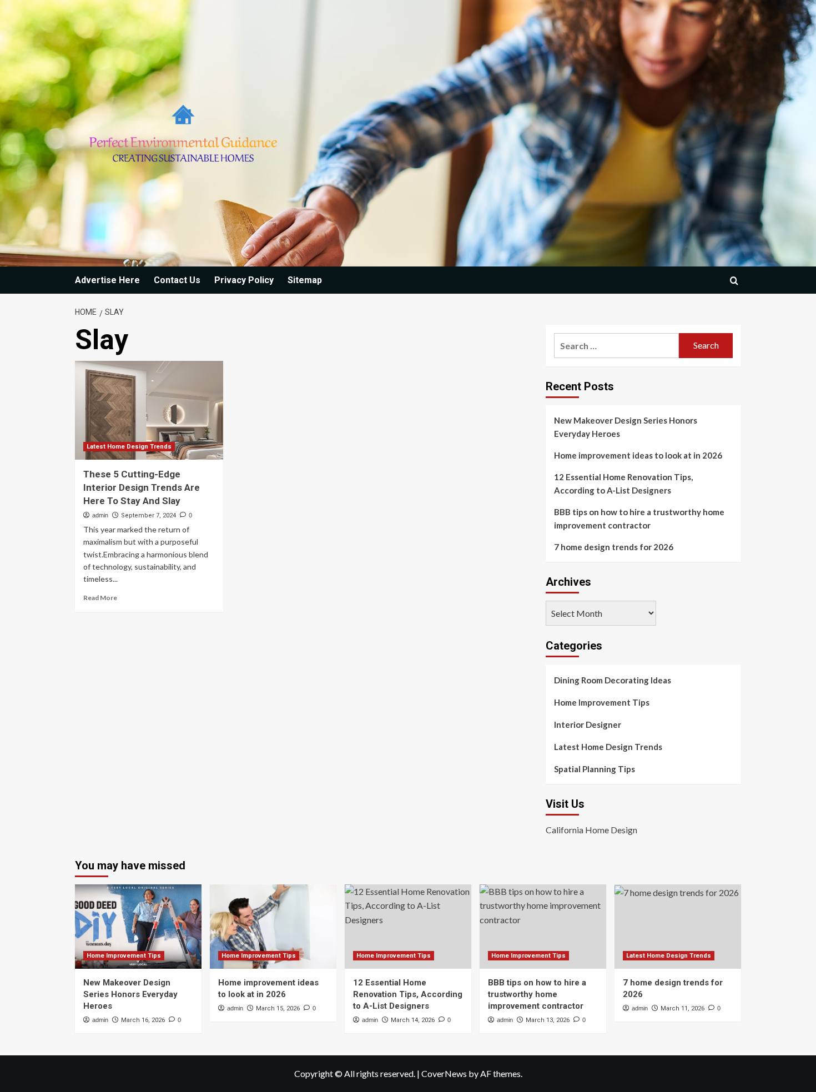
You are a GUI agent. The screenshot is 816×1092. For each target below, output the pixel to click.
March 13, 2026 (548, 1020)
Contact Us (177, 280)
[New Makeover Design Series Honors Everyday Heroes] (138, 926)
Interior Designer (587, 724)
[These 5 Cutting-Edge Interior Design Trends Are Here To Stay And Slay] (149, 410)
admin (100, 515)
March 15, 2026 (278, 1008)
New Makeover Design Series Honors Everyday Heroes (625, 427)
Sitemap (305, 280)
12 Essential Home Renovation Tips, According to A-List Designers (623, 483)
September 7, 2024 (148, 515)
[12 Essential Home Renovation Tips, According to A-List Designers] (408, 926)
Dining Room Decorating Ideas (612, 680)
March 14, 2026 (413, 1020)
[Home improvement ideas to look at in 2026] (273, 926)
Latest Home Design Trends (129, 446)
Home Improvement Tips (601, 702)
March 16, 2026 (143, 1020)
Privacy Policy (244, 280)
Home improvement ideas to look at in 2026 (638, 455)
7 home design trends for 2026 (613, 547)
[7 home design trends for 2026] (677, 926)
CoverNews (444, 1073)
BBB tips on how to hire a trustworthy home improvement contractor (639, 518)
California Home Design (591, 829)
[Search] (734, 280)
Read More (100, 597)
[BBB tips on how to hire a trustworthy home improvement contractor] (543, 926)
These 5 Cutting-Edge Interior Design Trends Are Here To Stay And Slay (141, 487)
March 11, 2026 (682, 1008)
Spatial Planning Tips (594, 769)
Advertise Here (107, 280)
